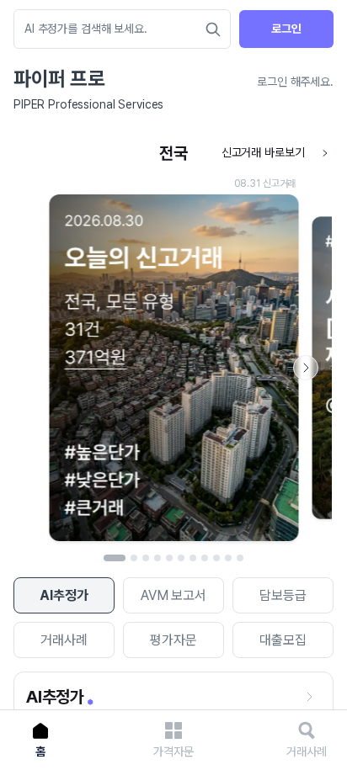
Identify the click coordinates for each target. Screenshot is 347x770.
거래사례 (63, 640)
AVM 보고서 (173, 595)
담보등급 (282, 595)
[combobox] (113, 29)
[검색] (213, 29)
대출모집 (282, 640)
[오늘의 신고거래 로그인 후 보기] (173, 343)
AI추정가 (64, 595)
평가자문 (173, 640)
